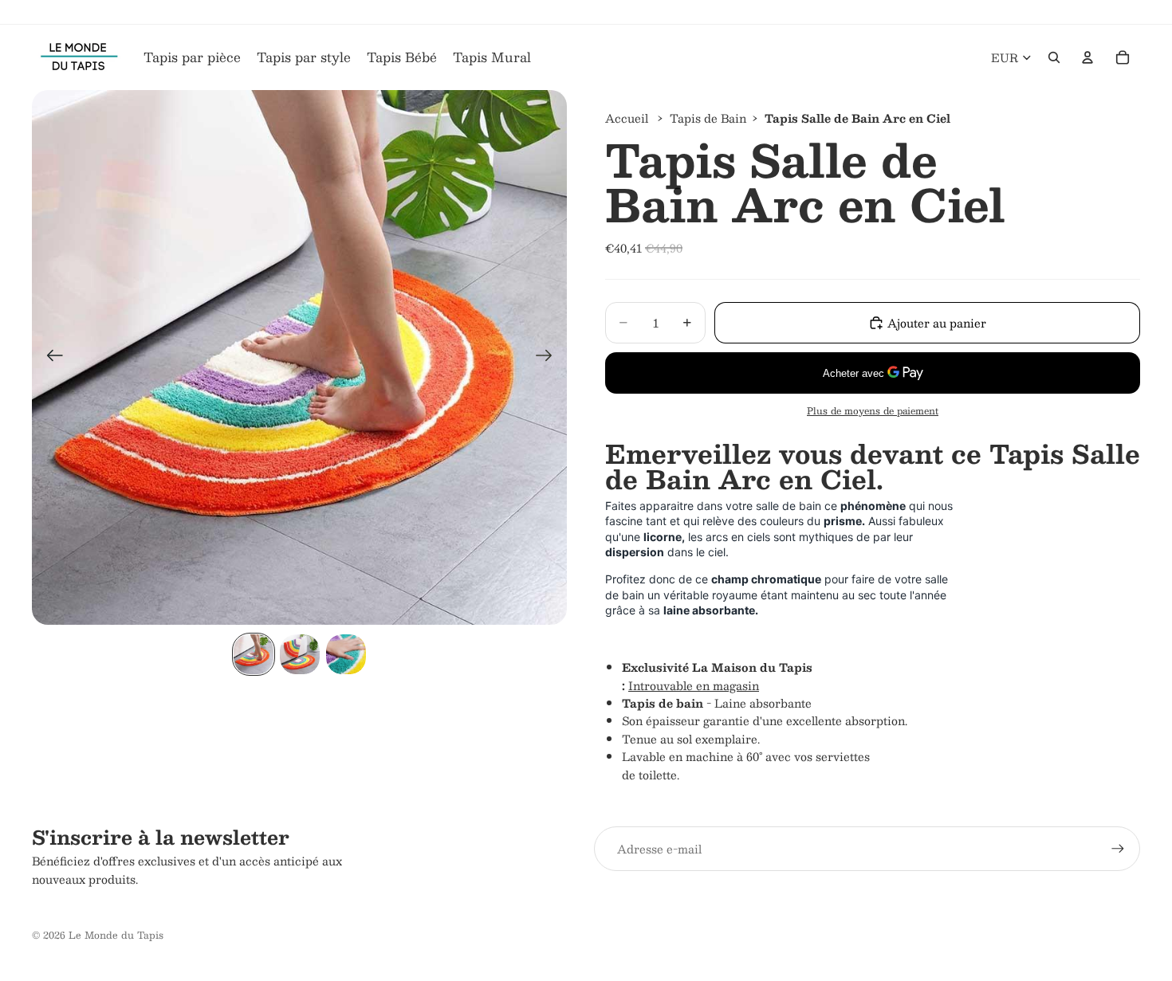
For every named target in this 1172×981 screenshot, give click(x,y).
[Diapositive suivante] (549, 357)
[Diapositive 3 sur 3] (346, 654)
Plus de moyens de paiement (872, 410)
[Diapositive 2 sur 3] (300, 654)
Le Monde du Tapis (116, 935)
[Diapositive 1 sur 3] (253, 654)
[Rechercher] (1054, 57)
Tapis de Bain (708, 118)
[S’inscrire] (1118, 849)
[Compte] (1087, 57)
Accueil (626, 118)
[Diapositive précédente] (50, 357)
